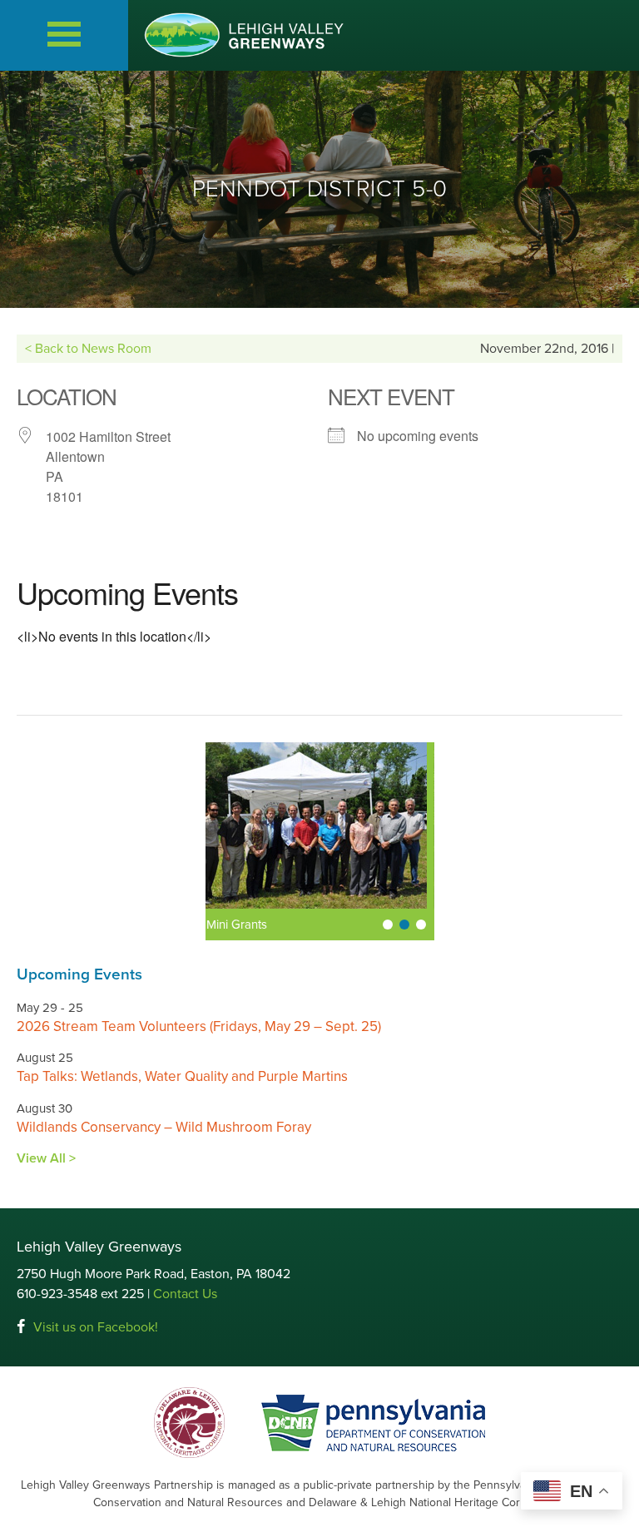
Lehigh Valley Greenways (244, 34)
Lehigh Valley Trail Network (287, 924)
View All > (46, 1158)
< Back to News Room (88, 348)
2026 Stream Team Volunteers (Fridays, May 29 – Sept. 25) (199, 1026)
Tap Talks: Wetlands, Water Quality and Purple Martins (182, 1076)
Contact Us (185, 1294)
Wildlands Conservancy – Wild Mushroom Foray (164, 1127)
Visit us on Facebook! (95, 1327)
